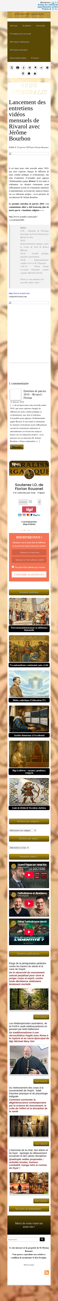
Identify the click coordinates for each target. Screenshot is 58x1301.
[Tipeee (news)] (35, 73)
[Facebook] (23, 67)
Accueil (13, 25)
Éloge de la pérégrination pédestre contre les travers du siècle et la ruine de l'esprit (27, 966)
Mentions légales (29, 1265)
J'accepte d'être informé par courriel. (30, 567)
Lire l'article (41, 1017)
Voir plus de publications (28, 1208)
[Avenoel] (29, 73)
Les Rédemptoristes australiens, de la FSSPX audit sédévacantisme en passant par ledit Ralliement (28, 1026)
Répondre (16, 447)
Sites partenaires (18, 57)
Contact (35, 57)
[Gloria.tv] (23, 73)
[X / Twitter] (11, 67)
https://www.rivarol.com (19, 293)
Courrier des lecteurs (20, 33)
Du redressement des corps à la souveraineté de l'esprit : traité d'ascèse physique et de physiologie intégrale (28, 1092)
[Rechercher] (42, 1239)
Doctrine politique (19, 49)
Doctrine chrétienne (19, 41)
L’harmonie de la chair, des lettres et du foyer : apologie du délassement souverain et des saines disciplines (28, 1153)
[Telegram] (29, 67)
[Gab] (35, 67)
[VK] (41, 67)
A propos (27, 25)
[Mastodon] (47, 67)
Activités (40, 25)
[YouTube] (17, 67)
